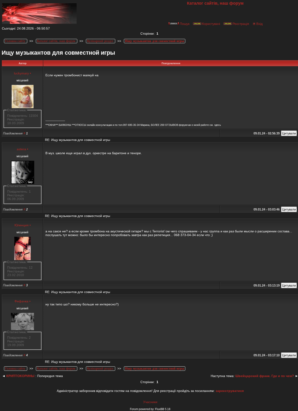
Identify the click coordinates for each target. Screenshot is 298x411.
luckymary (21, 73)
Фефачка (21, 301)
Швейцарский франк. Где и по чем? (264, 376)
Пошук (185, 24)
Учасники (150, 402)
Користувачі (211, 24)
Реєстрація (241, 24)
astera (21, 149)
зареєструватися (230, 391)
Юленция (21, 225)
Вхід (259, 24)
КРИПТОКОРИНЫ (20, 376)
